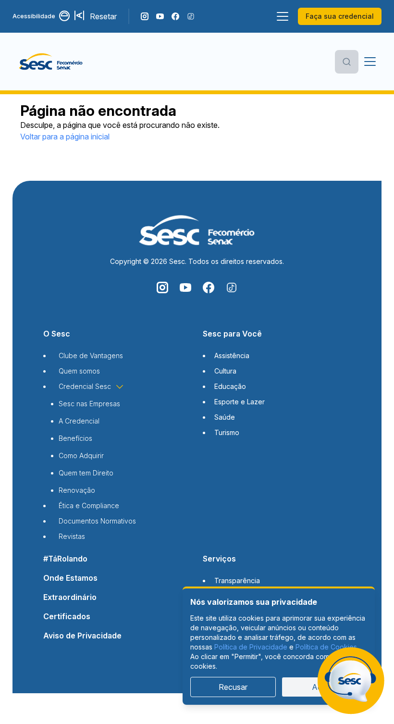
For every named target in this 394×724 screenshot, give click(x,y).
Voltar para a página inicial (65, 136)
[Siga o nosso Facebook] (175, 16)
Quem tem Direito (86, 473)
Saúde (224, 417)
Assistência (231, 355)
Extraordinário (70, 597)
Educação (230, 386)
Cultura (225, 371)
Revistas (72, 536)
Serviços (219, 558)
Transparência (237, 580)
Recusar (233, 687)
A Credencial (79, 421)
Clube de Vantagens (91, 355)
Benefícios (75, 438)
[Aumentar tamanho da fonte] (80, 16)
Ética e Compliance (89, 505)
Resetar (103, 16)
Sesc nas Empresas (89, 403)
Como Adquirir (81, 455)
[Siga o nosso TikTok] (191, 16)
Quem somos (79, 371)
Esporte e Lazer (239, 402)
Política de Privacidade (250, 647)
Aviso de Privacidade (82, 635)
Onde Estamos (70, 578)
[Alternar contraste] (65, 16)
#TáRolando (65, 558)
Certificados (66, 616)
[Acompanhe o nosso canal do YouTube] (160, 16)
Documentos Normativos (97, 521)
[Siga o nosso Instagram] (144, 16)
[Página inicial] (66, 61)
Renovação (77, 490)
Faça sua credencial (340, 16)
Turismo (226, 432)
